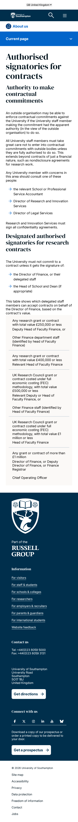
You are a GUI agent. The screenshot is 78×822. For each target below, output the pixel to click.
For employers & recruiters (29, 606)
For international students (28, 620)
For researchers (22, 599)
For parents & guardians (27, 613)
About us (20, 26)
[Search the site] (51, 15)
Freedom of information (27, 801)
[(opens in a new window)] (15, 721)
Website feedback (24, 627)
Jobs (15, 814)
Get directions (26, 694)
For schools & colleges (26, 592)
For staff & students (24, 585)
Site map (17, 775)
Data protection (22, 794)
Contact (17, 807)
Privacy (17, 788)
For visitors (19, 577)
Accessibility (20, 781)
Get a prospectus (28, 750)
